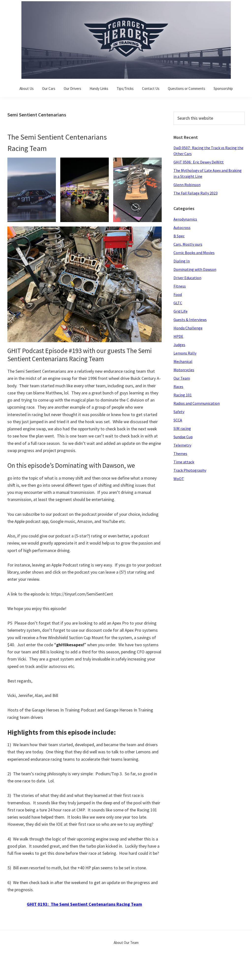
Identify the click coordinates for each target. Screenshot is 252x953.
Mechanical (182, 361)
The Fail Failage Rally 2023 (195, 193)
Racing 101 (182, 394)
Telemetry (182, 445)
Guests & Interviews (190, 319)
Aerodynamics (185, 219)
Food (177, 294)
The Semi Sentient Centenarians (57, 137)
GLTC (177, 302)
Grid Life (180, 311)
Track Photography (189, 470)
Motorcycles (183, 369)
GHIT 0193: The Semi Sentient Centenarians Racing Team (84, 904)
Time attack (183, 461)
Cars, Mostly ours (187, 244)
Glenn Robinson (187, 184)
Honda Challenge (188, 327)
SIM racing (182, 428)
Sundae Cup (183, 436)
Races (178, 386)
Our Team (181, 378)
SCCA (177, 420)
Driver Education (187, 277)
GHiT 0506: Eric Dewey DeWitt (198, 162)
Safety (178, 411)
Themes (180, 453)
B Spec (179, 235)
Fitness (179, 286)
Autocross (181, 227)
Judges (179, 344)
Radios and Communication (196, 403)
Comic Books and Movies (194, 252)
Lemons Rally (184, 353)
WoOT (178, 478)
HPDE (178, 336)
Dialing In (181, 260)
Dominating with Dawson (194, 269)
